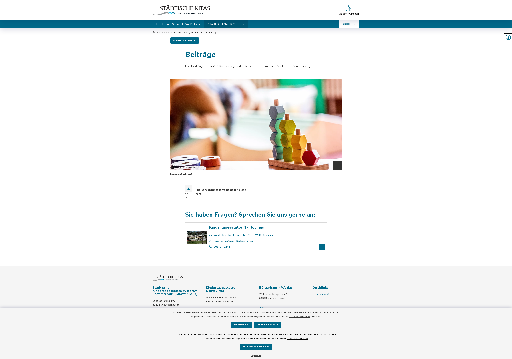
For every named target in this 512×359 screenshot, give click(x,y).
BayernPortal (322, 294)
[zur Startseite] (181, 10)
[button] (508, 37)
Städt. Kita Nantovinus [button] (224, 24)
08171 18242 (222, 246)
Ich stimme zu (241, 324)
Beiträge (213, 32)
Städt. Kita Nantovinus (170, 32)
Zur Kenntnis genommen (256, 346)
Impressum (256, 355)
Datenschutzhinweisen (299, 316)
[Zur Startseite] (154, 32)
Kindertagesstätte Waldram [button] (177, 24)
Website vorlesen (182, 40)
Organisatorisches (195, 32)
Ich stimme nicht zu (267, 324)
